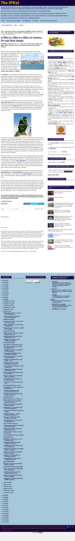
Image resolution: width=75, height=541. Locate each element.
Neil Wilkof (28, 31)
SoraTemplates (55, 528)
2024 (3, 284)
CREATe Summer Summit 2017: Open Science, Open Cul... (13, 334)
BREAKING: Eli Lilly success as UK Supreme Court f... (12, 440)
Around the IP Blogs (9, 342)
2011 (3, 505)
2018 (3, 297)
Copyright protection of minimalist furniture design (13, 350)
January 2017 (7, 492)
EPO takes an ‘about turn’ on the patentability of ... (12, 347)
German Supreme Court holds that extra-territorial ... (13, 469)
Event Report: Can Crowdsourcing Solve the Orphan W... (12, 408)
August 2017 (7, 309)
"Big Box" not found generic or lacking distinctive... (12, 456)
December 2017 (8, 301)
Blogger (40, 532)
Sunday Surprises (58, 197)
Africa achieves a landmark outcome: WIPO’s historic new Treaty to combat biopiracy (62, 291)
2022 (3, 289)
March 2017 (7, 488)
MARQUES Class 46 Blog (59, 304)
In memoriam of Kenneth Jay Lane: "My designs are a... (13, 370)
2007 (4, 513)
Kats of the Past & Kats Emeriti (48, 20)
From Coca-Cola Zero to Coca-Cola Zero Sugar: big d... (13, 322)
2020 (4, 293)
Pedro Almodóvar (21, 160)
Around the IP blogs (9, 331)
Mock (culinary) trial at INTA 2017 (12, 399)
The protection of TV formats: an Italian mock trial (12, 379)
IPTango (54, 295)
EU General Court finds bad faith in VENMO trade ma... (13, 479)
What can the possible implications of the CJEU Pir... (13, 373)
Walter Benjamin (28, 33)
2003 (4, 522)
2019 (3, 295)
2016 (3, 495)
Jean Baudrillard (21, 31)
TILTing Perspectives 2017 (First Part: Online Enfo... (12, 314)
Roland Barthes (19, 33)
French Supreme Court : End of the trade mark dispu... (13, 357)
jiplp (53, 299)
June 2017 (6, 482)
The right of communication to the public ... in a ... (12, 360)
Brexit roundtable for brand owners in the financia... (13, 325)
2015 (3, 497)
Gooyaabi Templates (6, 530)
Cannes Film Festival (10, 31)
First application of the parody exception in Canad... (12, 459)
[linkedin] (72, 527)
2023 (3, 286)
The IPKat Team (26, 20)
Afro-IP (54, 289)
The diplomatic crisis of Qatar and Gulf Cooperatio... (13, 446)
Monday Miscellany (8, 461)
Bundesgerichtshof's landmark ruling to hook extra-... (12, 443)
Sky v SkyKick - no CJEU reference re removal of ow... (13, 388)
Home (3, 20)
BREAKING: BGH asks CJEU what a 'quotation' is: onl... (12, 337)
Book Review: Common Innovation (12, 344)
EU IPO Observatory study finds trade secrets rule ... (12, 401)
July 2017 (6, 311)
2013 (3, 501)
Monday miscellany (8, 319)
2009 (4, 509)
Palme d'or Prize (13, 45)
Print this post (7, 201)
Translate (37, 282)
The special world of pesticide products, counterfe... (11, 418)
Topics (15, 25)
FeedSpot (57, 68)
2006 (4, 515)
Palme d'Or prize (6, 102)
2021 (3, 291)
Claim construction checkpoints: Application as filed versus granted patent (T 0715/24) (62, 225)
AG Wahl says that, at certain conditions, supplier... (11, 340)
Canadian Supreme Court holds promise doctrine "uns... (12, 472)
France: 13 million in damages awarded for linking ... (11, 317)
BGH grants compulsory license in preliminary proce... (12, 429)
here (63, 162)
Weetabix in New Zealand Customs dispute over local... (13, 394)
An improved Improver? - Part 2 (12, 385)
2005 (4, 518)
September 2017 (8, 307)
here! (49, 11)
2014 (3, 499)
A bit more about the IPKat (14, 20)
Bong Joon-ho (17, 105)
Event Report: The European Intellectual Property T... (11, 363)
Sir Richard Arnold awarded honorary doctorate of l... (11, 391)
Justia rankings (62, 62)
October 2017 (7, 305)
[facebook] (67, 527)
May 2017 (6, 484)
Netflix (34, 31)
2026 (3, 280)
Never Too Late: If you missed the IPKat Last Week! (12, 376)
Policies (21, 25)
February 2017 (8, 490)
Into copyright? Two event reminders (13, 435)
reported (5, 74)
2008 (4, 511)
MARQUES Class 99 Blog (59, 309)
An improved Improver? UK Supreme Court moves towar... (13, 426)
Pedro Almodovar (9, 33)
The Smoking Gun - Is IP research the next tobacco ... (12, 421)
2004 (4, 520)
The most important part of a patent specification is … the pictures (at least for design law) (63, 241)
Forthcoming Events (7, 25)
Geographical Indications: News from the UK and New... (12, 354)
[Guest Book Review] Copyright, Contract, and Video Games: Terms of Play (63, 247)
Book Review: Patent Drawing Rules (13, 466)
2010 (3, 507)
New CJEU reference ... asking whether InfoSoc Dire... (11, 414)
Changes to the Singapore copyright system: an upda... (13, 449)
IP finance (55, 281)
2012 (3, 503)
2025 (3, 282)
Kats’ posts (36, 20)
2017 (3, 299)
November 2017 (8, 303)
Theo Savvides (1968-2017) (10, 423)
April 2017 (7, 486)
